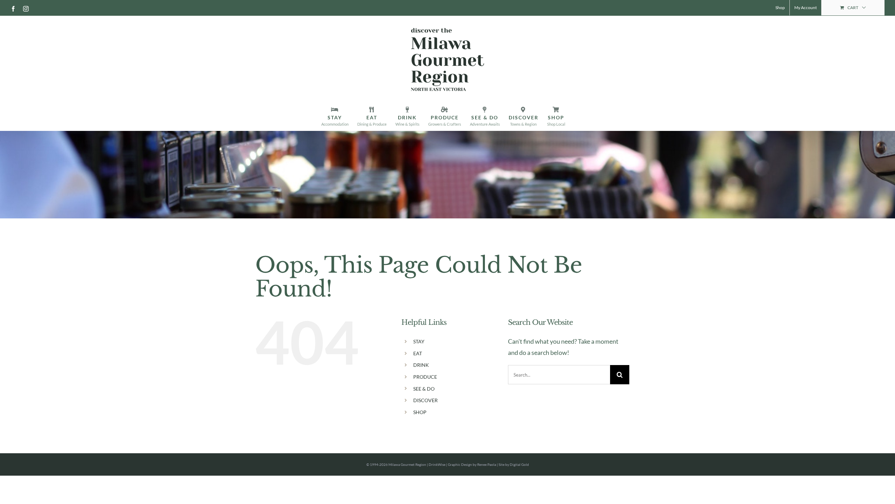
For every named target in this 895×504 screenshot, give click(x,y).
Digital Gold (519, 464)
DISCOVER (425, 400)
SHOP (420, 412)
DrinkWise (437, 464)
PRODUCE (425, 377)
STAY (418, 341)
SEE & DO (424, 389)
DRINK (421, 365)
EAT (417, 353)
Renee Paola (486, 464)
